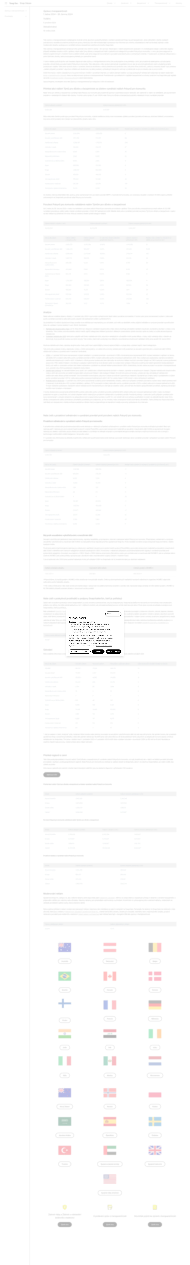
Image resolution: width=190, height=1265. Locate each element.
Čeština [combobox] (109, 614)
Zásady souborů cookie (104, 646)
